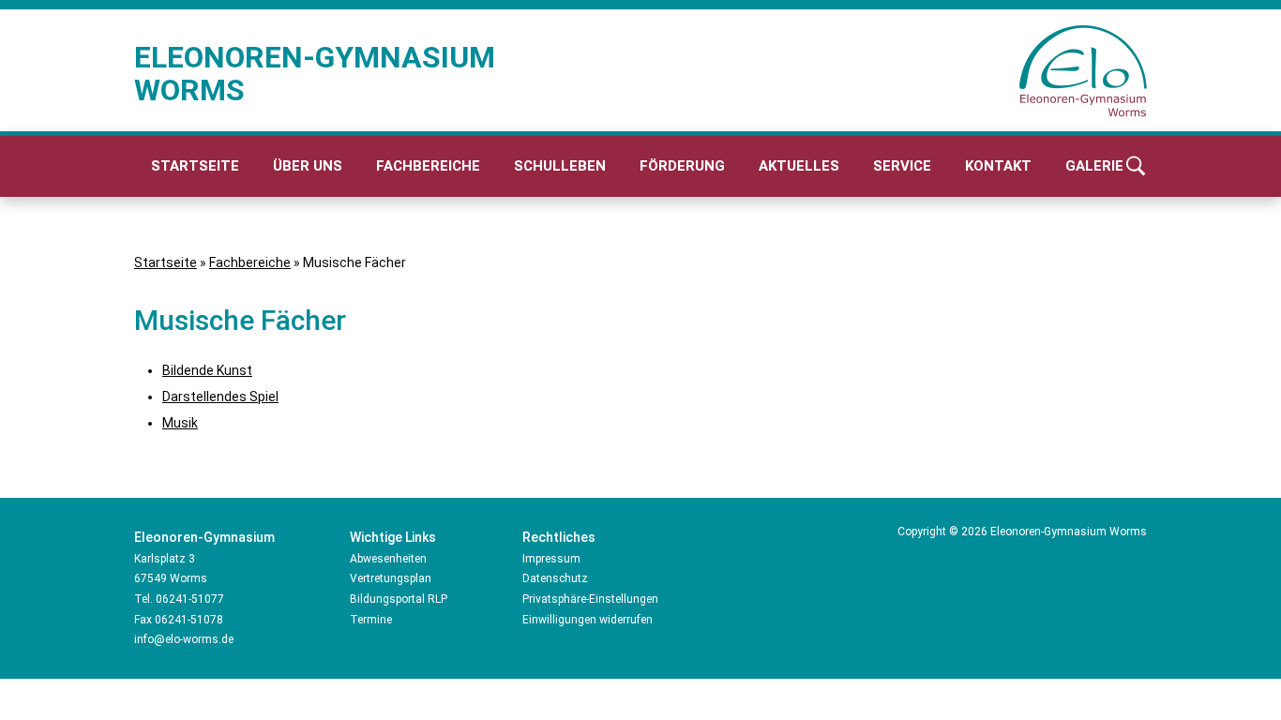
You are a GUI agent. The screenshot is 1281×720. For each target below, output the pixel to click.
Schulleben (560, 166)
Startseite (195, 166)
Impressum (551, 558)
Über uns (307, 166)
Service (902, 166)
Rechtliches (558, 537)
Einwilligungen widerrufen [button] (587, 619)
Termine (371, 619)
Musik (180, 422)
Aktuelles (799, 166)
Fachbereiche (428, 166)
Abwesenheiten (388, 558)
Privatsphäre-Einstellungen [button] (590, 599)
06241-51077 (190, 599)
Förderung (682, 166)
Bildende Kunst (207, 370)
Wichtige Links (393, 537)
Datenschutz (555, 578)
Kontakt (998, 166)
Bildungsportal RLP (398, 599)
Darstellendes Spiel (220, 396)
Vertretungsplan (390, 578)
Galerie (1094, 166)
